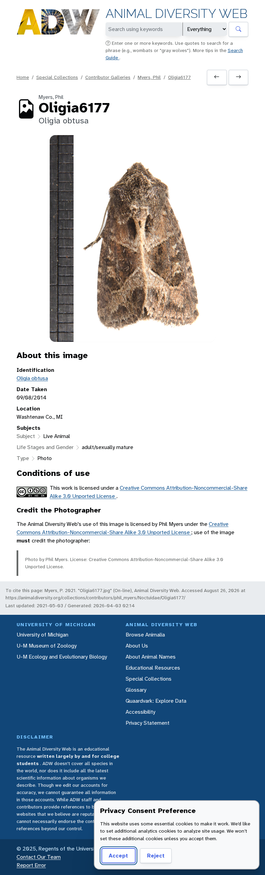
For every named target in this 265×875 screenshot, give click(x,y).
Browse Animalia (145, 634)
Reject (156, 855)
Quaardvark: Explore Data (156, 700)
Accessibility (140, 711)
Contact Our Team (39, 857)
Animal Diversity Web (176, 13)
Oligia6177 (179, 77)
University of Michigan (42, 634)
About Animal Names (151, 656)
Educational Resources (153, 667)
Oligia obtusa (32, 378)
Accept (118, 855)
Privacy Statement (147, 722)
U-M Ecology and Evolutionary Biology (62, 656)
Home (23, 77)
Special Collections (57, 77)
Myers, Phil (149, 77)
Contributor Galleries (107, 77)
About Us (137, 645)
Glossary (136, 689)
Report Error (31, 865)
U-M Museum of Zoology (47, 645)
